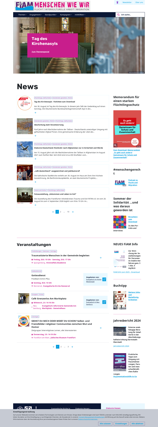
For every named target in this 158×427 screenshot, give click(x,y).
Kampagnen (65, 15)
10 (68, 212)
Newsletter (127, 2)
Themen (21, 15)
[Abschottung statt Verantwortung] (70, 136)
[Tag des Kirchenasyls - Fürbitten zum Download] (70, 113)
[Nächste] (72, 212)
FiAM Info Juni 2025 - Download (126, 272)
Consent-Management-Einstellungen (92, 417)
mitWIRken (79, 15)
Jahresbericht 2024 (121, 346)
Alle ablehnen (137, 423)
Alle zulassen (105, 423)
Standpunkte (50, 15)
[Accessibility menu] (117, 2)
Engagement (35, 15)
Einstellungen (121, 423)
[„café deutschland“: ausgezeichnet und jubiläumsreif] (70, 182)
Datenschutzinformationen (88, 419)
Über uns (139, 2)
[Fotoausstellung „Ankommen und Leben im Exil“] (70, 205)
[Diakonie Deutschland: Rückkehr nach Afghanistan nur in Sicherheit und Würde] (70, 159)
